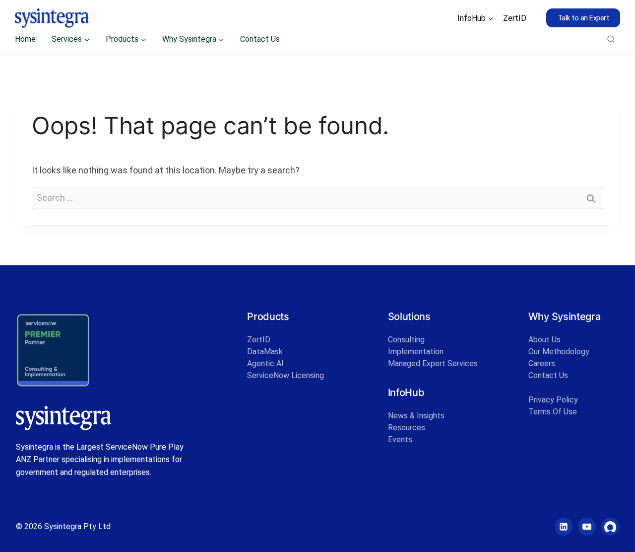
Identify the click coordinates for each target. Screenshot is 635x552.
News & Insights (416, 415)
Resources (406, 427)
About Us (544, 339)
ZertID (514, 18)
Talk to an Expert (583, 17)
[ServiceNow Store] (610, 527)
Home (25, 39)
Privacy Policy (553, 399)
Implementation (416, 351)
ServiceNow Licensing (285, 375)
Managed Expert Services (433, 363)
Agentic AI (265, 363)
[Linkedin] (563, 527)
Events (400, 439)
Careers (541, 363)
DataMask (265, 351)
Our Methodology (558, 351)
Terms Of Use (552, 411)
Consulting (406, 339)
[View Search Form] (611, 39)
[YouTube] (587, 527)
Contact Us (260, 39)
